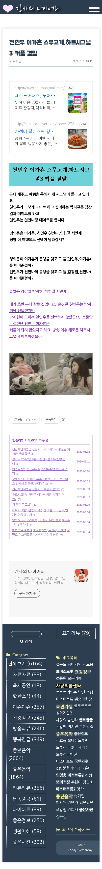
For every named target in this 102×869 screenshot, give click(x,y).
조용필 (61, 810)
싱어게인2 (64, 713)
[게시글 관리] (34, 419)
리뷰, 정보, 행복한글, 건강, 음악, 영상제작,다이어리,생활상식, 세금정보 (40, 581)
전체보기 (25, 663)
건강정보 (28, 718)
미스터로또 (64, 761)
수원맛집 (86, 727)
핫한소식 (27, 696)
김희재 (73, 810)
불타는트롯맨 (78, 740)
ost (58, 768)
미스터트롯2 (66, 789)
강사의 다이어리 (38, 9)
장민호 (88, 782)
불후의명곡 (71, 768)
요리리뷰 (76, 633)
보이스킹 (63, 782)
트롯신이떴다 (66, 747)
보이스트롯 (64, 671)
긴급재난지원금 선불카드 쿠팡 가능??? (36, 489)
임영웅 (61, 775)
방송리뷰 (15, 61)
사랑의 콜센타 (67, 720)
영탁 (80, 789)
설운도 (61, 664)
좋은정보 (28, 820)
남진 (81, 692)
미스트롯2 (76, 775)
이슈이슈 (28, 707)
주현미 (76, 782)
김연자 (73, 803)
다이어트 (27, 809)
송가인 (79, 796)
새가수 (83, 747)
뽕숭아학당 (83, 699)
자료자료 (27, 674)
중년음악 (19, 754)
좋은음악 (19, 773)
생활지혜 (27, 831)
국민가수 (81, 761)
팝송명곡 (27, 799)
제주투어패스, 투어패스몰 (35, 96)
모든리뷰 (74, 678)
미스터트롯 (64, 699)
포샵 (89, 692)
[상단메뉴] (94, 12)
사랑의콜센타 (68, 686)
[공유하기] (28, 419)
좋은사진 (28, 842)
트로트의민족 (66, 692)
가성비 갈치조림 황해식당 (34, 132)
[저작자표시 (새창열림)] (63, 420)
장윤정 (61, 816)
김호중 (61, 740)
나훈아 (86, 768)
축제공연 (27, 685)
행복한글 (28, 739)
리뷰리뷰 (28, 788)
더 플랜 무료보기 (22, 504)
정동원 (61, 678)
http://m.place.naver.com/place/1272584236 (46, 124)
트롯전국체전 (66, 754)
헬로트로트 (82, 706)
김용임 (61, 727)
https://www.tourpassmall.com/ (40, 88)
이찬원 (61, 803)
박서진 (73, 727)
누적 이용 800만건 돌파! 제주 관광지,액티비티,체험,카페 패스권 (35, 106)
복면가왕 (64, 707)
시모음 (88, 664)
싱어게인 (74, 664)
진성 (88, 775)
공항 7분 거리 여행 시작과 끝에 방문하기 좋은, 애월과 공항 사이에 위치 (36, 141)
